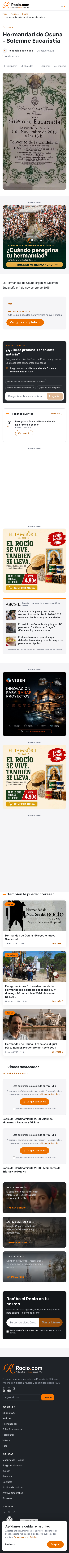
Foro (5, 1445)
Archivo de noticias (13, 1487)
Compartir (11, 66)
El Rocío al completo (13, 1429)
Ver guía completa (23, 322)
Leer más (56, 943)
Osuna (25, 14)
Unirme (48, 1397)
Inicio (5, 14)
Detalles (34, 1537)
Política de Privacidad (29, 1330)
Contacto (7, 1482)
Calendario (55, 413)
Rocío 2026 (9, 1412)
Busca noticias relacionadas (20, 387)
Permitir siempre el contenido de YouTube (36, 1108)
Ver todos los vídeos (14, 1073)
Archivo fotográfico (13, 1492)
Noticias (15, 14)
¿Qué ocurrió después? (50, 387)
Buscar (6, 1471)
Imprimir (62, 66)
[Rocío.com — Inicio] (16, 5)
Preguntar (54, 396)
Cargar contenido (36, 1102)
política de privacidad (49, 1094)
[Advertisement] (34, 485)
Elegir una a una (21, 1537)
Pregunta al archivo (13, 1465)
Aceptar (55, 1544)
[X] (9, 1388)
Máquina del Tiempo (13, 1460)
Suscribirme (51, 1322)
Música (6, 1440)
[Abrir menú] (63, 5)
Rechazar (10, 1544)
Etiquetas (7, 1498)
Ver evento (25, 434)
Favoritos (7, 1476)
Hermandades (10, 1423)
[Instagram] (14, 1388)
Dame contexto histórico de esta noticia (26, 381)
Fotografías (8, 1434)
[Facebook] (4, 1388)
